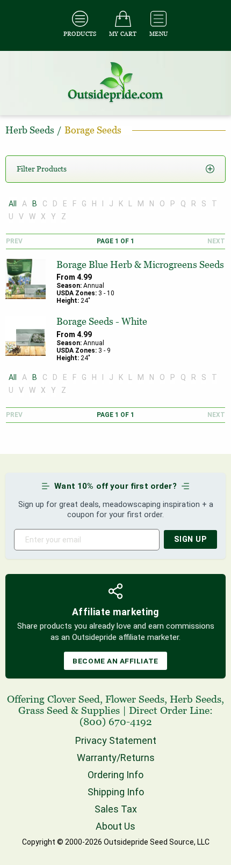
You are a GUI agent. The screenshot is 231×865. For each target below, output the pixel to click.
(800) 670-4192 (116, 721)
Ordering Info (115, 774)
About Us (115, 826)
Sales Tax (116, 809)
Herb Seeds (195, 699)
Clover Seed (73, 699)
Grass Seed (43, 710)
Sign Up (190, 539)
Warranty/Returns (116, 757)
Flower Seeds (134, 699)
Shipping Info (116, 791)
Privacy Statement (115, 740)
